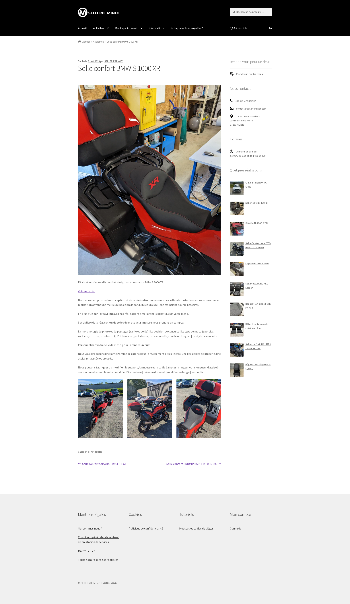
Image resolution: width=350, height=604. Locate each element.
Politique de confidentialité (146, 528)
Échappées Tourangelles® (187, 28)
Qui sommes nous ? (90, 528)
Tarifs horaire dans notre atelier (98, 559)
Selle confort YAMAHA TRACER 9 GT (104, 464)
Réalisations (156, 28)
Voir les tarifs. (86, 291)
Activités (98, 28)
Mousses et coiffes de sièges (196, 528)
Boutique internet (126, 28)
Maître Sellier (86, 551)
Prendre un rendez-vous (249, 74)
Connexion (236, 528)
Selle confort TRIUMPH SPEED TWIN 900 (191, 464)
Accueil (82, 28)
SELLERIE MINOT (113, 61)
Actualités (98, 41)
